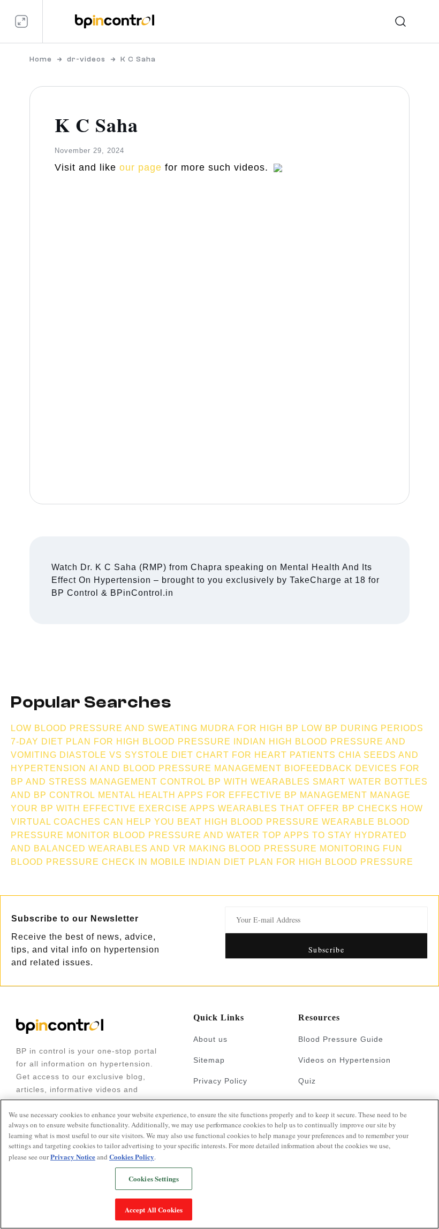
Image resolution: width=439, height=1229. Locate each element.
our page (140, 167)
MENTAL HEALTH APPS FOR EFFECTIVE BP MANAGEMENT (232, 795)
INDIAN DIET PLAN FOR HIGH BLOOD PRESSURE (300, 861)
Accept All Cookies (154, 1209)
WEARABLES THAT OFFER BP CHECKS (308, 808)
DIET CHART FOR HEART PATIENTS (253, 754)
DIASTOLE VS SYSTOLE (114, 754)
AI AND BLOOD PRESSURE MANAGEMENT (185, 768)
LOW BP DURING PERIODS (362, 728)
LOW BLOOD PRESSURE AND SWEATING (104, 728)
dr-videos (86, 59)
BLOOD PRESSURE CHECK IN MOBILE (98, 861)
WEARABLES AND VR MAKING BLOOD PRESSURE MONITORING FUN (245, 848)
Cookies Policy (131, 1156)
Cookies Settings (153, 1178)
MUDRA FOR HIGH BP (249, 728)
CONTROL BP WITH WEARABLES (235, 781)
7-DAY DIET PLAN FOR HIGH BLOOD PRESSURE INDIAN (138, 741)
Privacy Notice (72, 1156)
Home (40, 59)
